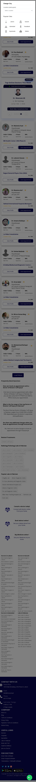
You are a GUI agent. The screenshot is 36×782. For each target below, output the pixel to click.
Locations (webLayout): (9, 7)
